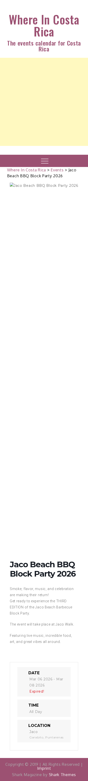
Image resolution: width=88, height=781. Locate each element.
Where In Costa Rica (44, 25)
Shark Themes (62, 774)
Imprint (44, 768)
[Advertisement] (44, 102)
